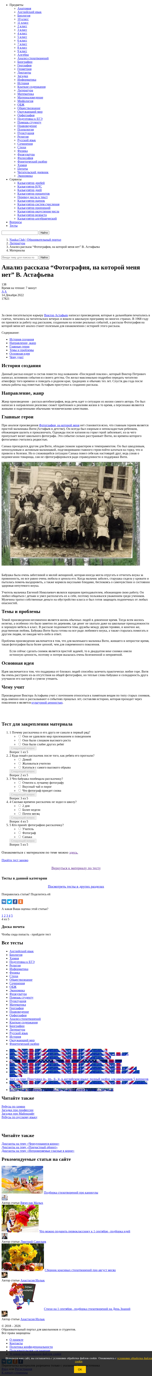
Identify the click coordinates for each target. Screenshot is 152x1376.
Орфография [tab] (18, 1015)
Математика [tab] (18, 1004)
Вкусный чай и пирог (37, 786)
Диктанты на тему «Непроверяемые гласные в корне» (38, 1150)
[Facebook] (15, 901)
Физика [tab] (15, 972)
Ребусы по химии (13, 1106)
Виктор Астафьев (56, 315)
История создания (22, 339)
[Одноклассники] (20, 901)
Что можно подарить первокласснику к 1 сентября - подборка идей (84, 1231)
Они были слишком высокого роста (46, 740)
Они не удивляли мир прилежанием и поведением (56, 736)
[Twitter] (9, 901)
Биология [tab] (16, 954)
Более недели (31, 809)
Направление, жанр (23, 343)
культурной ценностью (47, 702)
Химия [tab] (14, 958)
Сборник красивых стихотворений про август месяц (80, 1270)
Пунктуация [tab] (18, 1001)
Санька (27, 837)
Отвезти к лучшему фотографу (43, 782)
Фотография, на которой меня (59, 425)
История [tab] (15, 1036)
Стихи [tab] (14, 976)
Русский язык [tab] (19, 1033)
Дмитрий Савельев (33, 1241)
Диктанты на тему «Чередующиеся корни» (30, 1143)
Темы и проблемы (22, 350)
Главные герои (19, 346)
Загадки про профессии (17, 1110)
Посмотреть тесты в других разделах (76, 886)
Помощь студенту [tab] (21, 997)
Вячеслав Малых (31, 1202)
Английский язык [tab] (22, 951)
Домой (26, 759)
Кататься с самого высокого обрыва (46, 767)
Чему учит (17, 357)
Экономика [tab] (17, 990)
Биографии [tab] (17, 1026)
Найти (44, 257)
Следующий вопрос (23, 748)
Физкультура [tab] (18, 994)
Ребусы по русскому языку (19, 1117)
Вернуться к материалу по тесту (76, 868)
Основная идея (20, 353)
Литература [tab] (17, 1029)
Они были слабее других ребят (43, 744)
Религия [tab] (15, 965)
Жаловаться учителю (36, 763)
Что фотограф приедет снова (41, 790)
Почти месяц (31, 813)
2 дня (25, 805)
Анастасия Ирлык (32, 1280)
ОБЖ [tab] (13, 986)
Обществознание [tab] (21, 979)
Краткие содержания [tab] (24, 1022)
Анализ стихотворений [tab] (25, 1019)
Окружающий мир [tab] (22, 1040)
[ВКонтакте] (4, 901)
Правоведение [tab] (19, 1011)
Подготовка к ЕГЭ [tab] (22, 962)
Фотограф (29, 833)
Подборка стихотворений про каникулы (71, 1192)
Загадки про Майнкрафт (18, 1113)
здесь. (73, 852)
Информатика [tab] (19, 969)
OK (80, 1369)
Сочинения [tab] (17, 983)
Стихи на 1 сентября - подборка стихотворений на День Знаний (87, 1309)
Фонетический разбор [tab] (24, 1043)
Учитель (28, 829)
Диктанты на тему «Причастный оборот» (30, 1147)
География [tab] (17, 1008)
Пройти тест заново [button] (15, 860)
